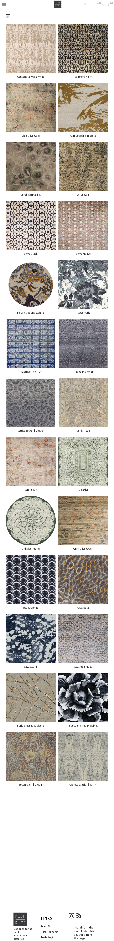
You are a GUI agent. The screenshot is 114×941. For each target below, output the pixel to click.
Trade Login (47, 937)
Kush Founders (49, 932)
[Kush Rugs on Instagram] (71, 915)
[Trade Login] (85, 4)
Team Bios (47, 926)
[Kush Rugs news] (78, 915)
